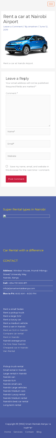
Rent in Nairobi (11, 337)
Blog (38, 432)
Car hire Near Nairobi (14, 344)
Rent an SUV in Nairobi (15, 330)
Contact (29, 432)
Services (18, 432)
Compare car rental (13, 333)
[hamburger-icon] (50, 4)
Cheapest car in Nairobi (15, 347)
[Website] (28, 156)
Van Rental (9, 351)
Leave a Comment (13, 26)
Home (7, 432)
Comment (12, 93)
